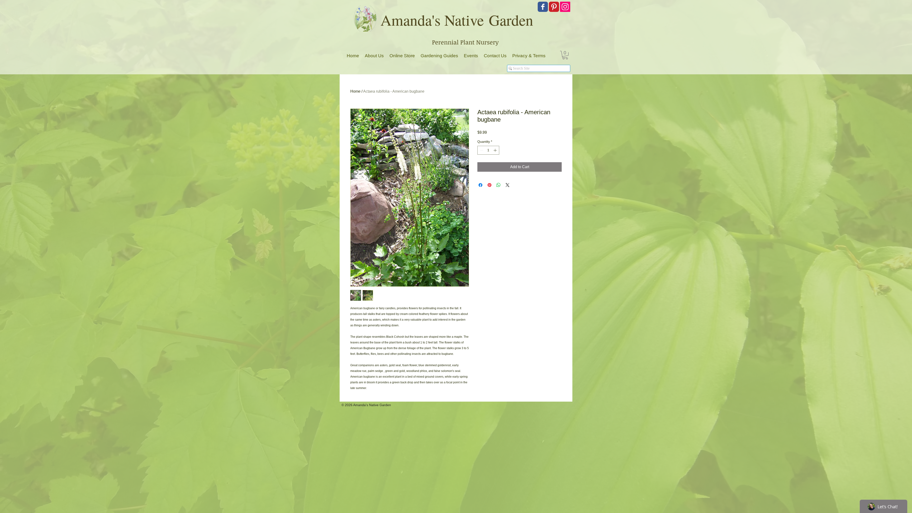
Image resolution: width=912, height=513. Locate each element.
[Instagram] (565, 7)
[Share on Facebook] (480, 185)
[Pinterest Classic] (554, 7)
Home (355, 91)
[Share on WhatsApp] (498, 185)
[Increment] (496, 150)
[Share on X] (507, 185)
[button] (565, 55)
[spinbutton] (488, 150)
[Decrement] (481, 150)
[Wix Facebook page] (543, 7)
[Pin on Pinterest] (489, 185)
